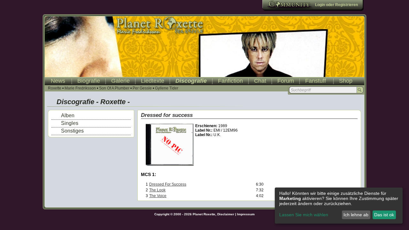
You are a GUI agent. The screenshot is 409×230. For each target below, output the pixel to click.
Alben (67, 115)
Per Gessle (142, 88)
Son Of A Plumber (114, 88)
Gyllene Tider (166, 88)
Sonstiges (72, 131)
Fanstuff (315, 81)
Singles (69, 123)
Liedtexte (152, 81)
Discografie (191, 81)
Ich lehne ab (355, 214)
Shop (345, 81)
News (58, 81)
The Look (157, 190)
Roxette (54, 88)
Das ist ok (384, 214)
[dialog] (339, 206)
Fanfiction (230, 81)
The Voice (157, 196)
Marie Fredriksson (80, 88)
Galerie (120, 81)
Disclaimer (225, 214)
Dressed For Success (167, 184)
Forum (285, 81)
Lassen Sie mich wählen (303, 214)
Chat (260, 81)
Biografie (88, 81)
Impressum (246, 214)
